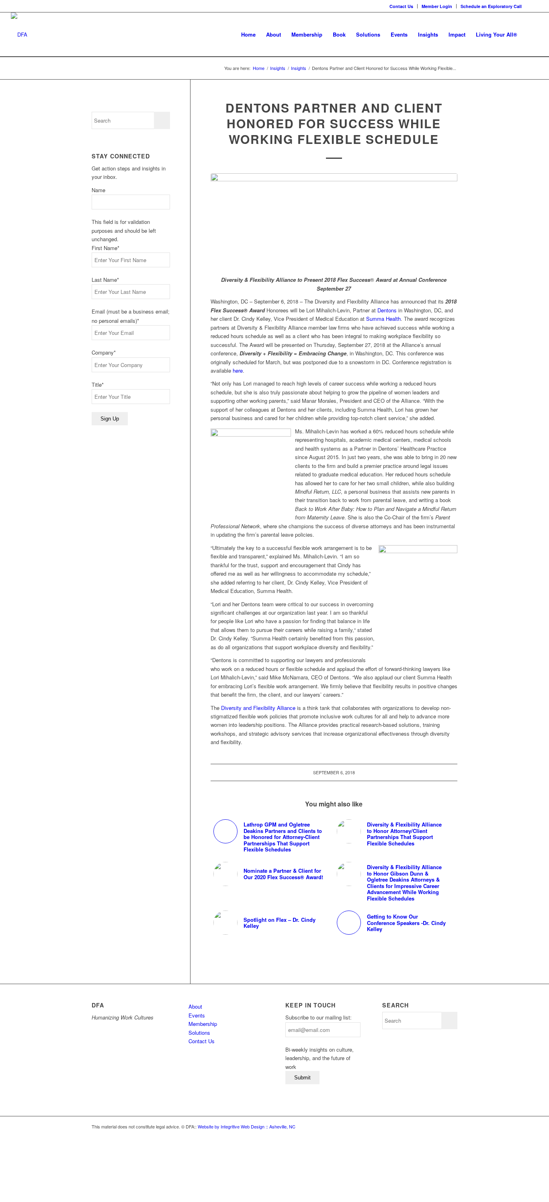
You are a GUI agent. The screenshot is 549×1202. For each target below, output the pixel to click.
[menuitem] (401, 6)
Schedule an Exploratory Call (491, 6)
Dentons (387, 310)
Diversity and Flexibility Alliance (258, 708)
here (238, 370)
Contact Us (401, 6)
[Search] (530, 34)
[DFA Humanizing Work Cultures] (19, 34)
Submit (302, 1078)
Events (196, 1015)
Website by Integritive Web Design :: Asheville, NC (246, 1126)
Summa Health (383, 318)
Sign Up (109, 419)
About (195, 1006)
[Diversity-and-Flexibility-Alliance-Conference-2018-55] (334, 220)
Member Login (437, 6)
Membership (202, 1024)
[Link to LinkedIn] (532, 6)
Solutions (199, 1032)
